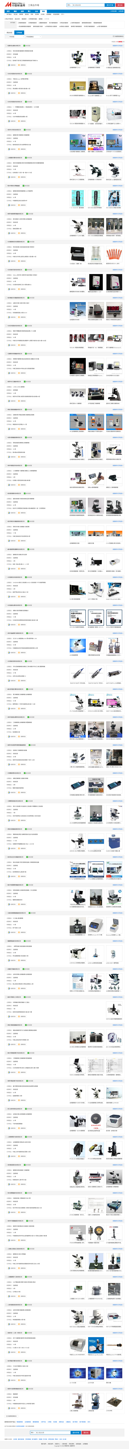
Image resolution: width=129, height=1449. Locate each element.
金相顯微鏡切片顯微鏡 (94, 67)
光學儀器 (23, 1254)
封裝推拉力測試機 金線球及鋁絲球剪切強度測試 (96, 823)
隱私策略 (71, 1444)
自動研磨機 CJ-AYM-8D (112, 1103)
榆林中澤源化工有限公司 (14, 997)
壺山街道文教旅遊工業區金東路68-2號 (23, 984)
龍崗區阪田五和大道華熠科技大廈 (22, 145)
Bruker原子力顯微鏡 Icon (95, 96)
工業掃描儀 (28, 1439)
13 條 (14, 981)
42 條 (14, 197)
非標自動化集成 (31, 1282)
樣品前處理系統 (26, 359)
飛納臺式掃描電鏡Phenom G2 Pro (96, 375)
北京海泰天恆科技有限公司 (15, 270)
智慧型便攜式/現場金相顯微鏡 (114, 1159)
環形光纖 (108, 1383)
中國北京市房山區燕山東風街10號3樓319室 (24, 256)
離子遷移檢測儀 (17, 1086)
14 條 (14, 309)
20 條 (14, 1120)
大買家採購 (113, 11)
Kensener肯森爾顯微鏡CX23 (77, 935)
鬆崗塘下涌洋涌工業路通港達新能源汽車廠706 (25, 60)
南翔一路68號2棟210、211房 (21, 564)
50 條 (14, 645)
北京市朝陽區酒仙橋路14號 (20, 117)
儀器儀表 (24, 19)
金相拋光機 (16, 1114)
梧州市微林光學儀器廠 (14, 186)
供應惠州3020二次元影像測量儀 (96, 907)
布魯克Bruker (16, 79)
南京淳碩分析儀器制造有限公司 (16, 521)
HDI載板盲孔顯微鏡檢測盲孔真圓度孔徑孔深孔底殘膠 (114, 68)
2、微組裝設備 (28, 107)
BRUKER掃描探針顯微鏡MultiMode (78, 95)
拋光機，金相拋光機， (112, 1131)
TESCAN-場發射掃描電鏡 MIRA (78, 123)
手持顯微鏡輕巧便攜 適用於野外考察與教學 (96, 795)
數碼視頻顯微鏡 (21, 191)
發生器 (15, 14)
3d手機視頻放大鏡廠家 (51, 26)
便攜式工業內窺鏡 (28, 666)
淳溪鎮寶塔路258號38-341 (20, 313)
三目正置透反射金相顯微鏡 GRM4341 (78, 1271)
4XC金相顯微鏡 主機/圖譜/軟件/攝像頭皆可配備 (78, 431)
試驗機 (15, 415)
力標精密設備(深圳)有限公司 (15, 801)
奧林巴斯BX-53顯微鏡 (75, 403)
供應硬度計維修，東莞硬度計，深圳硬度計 (114, 236)
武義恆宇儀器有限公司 (14, 969)
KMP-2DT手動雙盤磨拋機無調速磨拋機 (114, 1327)
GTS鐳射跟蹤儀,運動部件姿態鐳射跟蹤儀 (114, 1243)
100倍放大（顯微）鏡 (75, 264)
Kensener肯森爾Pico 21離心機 (114, 935)
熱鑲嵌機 (21, 1310)
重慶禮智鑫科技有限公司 (14, 941)
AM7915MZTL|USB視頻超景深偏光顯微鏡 (114, 683)
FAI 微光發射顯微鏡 (75, 599)
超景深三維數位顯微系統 (112, 403)
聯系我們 (50, 1444)
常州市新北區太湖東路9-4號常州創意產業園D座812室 (27, 1208)
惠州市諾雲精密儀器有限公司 (15, 885)
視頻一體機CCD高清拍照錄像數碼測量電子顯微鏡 (96, 152)
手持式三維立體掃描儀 (39, 666)
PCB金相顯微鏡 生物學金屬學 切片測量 (96, 1103)
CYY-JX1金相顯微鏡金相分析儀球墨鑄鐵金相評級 (78, 879)
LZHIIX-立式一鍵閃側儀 (112, 963)
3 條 (14, 561)
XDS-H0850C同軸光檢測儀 (113, 208)
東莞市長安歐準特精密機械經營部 (17, 745)
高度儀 (25, 750)
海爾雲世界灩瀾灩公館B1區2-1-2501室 (23, 844)
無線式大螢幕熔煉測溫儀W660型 (114, 320)
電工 (29, 11)
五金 (36, 11)
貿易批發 (15, 110)
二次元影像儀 (33, 890)
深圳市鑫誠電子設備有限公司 (15, 633)
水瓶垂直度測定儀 (24, 247)
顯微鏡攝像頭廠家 (87, 23)
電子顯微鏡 (20, 135)
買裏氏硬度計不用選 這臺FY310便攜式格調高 (96, 431)
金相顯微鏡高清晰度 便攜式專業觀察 (78, 459)
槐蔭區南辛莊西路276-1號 (20, 424)
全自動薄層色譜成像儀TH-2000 (114, 292)
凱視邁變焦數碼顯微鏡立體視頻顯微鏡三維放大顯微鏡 (114, 515)
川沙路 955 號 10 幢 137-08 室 (21, 1348)
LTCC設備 (33, 331)
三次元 (19, 387)
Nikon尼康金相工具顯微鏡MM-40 (96, 739)
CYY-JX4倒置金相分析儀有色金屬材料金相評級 (114, 879)
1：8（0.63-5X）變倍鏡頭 (77, 208)
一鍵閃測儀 (16, 946)
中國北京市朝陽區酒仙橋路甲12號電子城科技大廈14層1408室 (29, 341)
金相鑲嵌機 (29, 219)
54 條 (14, 337)
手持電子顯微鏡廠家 (89, 26)
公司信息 (19, 33)
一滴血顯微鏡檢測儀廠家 (24, 26)
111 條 (15, 841)
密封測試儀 (16, 247)
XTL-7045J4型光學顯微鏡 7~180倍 (78, 711)
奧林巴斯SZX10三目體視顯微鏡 (78, 179)
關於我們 (43, 1444)
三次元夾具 (109, 1411)
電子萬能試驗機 (21, 415)
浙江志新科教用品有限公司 (15, 1109)
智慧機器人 (26, 610)
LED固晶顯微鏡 (74, 655)
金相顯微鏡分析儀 (74, 543)
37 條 (14, 673)
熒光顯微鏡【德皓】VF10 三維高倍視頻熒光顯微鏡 (96, 627)
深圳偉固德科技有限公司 (14, 1165)
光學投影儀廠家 (64, 23)
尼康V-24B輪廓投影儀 (94, 1215)
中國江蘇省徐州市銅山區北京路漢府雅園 (23, 368)
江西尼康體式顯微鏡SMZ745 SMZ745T (96, 767)
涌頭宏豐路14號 (17, 229)
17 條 (14, 533)
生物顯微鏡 (26, 135)
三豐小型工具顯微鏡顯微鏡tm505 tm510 (78, 767)
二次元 (15, 387)
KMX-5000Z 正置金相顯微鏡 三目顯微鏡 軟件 (78, 1327)
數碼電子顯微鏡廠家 (76, 26)
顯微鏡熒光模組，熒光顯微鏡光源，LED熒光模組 (114, 571)
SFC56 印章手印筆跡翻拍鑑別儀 (114, 627)
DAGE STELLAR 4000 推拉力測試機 (114, 599)
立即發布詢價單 (20, 1426)
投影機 (15, 750)
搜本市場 (110, 5)
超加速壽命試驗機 (33, 1086)
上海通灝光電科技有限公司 (15, 158)
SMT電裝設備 (16, 1282)
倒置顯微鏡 (29, 722)
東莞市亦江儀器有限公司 (14, 381)
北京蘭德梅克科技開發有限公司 (16, 242)
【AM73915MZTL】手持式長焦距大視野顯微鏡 (96, 683)
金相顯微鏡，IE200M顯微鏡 (77, 1131)
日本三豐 (28, 1198)
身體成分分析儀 (35, 359)
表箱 (32, 14)
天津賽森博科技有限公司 (14, 773)
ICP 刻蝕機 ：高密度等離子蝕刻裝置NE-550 (96, 124)
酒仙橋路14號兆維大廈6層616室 (21, 88)
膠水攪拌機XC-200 (32, 638)
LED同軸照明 (29, 191)
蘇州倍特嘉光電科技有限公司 (15, 689)
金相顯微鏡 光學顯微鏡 (112, 1187)
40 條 (14, 113)
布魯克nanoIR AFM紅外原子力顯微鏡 (78, 1355)
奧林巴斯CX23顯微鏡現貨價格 (114, 180)
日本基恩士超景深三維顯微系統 (78, 375)
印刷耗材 (31, 247)
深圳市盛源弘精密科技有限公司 (16, 717)
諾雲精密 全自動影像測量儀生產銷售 (114, 907)
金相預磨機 (22, 1114)
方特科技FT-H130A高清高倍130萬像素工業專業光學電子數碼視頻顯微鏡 (114, 152)
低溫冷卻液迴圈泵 (33, 834)
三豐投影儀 (91, 1411)
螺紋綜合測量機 (23, 1226)
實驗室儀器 (21, 1002)
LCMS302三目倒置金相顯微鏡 (78, 963)
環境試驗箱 (16, 443)
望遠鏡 (40, 1439)
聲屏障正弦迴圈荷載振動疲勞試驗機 (96, 1047)
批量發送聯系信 (119, 36)
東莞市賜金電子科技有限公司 (15, 1081)
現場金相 (21, 1142)
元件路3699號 (16, 1292)
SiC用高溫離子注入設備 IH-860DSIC (114, 123)
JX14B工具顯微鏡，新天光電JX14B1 (78, 1215)
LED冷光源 (91, 1383)
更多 (62, 14)
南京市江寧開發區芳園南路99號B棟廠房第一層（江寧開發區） (29, 508)
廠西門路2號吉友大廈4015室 (20, 592)
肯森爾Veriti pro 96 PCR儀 (95, 935)
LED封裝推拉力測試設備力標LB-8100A (114, 823)
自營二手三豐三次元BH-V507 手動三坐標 (114, 767)
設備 (22, 11)
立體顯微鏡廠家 (43, 23)
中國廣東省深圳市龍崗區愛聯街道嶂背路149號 (25, 648)
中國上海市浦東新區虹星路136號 (22, 1152)
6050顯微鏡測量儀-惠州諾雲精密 (78, 907)
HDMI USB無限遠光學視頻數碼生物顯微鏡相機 (78, 1075)
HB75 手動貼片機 (92, 599)
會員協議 (78, 1444)
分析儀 (42, 14)
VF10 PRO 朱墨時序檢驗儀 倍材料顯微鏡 (78, 627)
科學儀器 (15, 1002)
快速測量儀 (22, 946)
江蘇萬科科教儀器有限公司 (15, 354)
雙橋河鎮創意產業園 (18, 788)
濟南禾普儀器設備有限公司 (15, 829)
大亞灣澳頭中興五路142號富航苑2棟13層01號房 (26, 1068)
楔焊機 (26, 79)
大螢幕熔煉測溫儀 (34, 862)
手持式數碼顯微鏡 (18, 666)
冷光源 (15, 1366)
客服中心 (57, 1444)
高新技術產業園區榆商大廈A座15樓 (22, 1012)
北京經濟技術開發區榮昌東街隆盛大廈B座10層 (25, 620)
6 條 (14, 589)
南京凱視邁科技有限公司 (14, 493)
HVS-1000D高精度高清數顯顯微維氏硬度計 (96, 236)
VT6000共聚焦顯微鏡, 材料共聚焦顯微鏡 (78, 1243)
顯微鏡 (21, 14)
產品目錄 (17, 19)
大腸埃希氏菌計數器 (26, 275)
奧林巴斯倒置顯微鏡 (27, 163)
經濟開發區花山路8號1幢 (19, 872)
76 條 (14, 169)
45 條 (14, 85)
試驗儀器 (48, 14)
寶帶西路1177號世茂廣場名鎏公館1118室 (24, 704)
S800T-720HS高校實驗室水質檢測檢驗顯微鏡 (114, 711)
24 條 (14, 225)
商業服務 (15, 390)
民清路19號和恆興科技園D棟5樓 (21, 480)
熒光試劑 (24, 554)
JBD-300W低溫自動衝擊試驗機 (114, 1047)
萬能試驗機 (16, 1030)
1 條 (14, 1009)
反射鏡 (15, 1439)
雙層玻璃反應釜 (17, 834)
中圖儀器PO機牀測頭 (93, 1243)
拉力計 (15, 638)
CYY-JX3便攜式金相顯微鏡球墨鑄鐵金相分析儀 (96, 879)
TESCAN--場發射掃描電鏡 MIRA (78, 347)
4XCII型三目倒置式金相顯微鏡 (78, 1047)
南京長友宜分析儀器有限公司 (15, 857)
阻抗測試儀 (16, 51)
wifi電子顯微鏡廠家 (102, 26)
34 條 (14, 953)
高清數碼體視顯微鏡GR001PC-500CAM (96, 1271)
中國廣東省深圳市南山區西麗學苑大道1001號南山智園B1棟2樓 (30, 1236)
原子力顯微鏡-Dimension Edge (114, 347)
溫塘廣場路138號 (17, 1096)
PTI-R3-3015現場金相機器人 (77, 1159)
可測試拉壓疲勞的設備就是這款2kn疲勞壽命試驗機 (114, 431)
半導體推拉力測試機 (37, 806)
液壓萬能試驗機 (30, 415)
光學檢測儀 (51, 1439)
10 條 (14, 617)
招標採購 (121, 11)
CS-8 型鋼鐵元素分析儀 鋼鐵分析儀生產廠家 (114, 543)
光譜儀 (22, 778)
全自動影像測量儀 (24, 890)
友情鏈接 (85, 1444)
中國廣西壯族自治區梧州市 (20, 201)
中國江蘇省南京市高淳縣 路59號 (21, 536)
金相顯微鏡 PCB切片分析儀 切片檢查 (78, 1103)
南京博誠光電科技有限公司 (15, 1361)
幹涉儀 (45, 1439)
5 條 (14, 1400)
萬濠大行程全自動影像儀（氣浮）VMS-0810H (114, 1215)
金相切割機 (22, 219)
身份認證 (27, 46)
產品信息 (9, 33)
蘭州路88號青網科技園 (19, 452)
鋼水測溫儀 (16, 862)
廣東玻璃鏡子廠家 (38, 26)
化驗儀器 (21, 527)
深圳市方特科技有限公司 (14, 130)
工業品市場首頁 (9, 19)
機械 (15, 11)
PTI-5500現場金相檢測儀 (94, 1159)
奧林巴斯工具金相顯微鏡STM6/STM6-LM (78, 739)
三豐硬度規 (22, 1198)
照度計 (56, 1439)
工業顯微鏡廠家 (22, 23)
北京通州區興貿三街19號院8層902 (22, 285)
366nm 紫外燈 (17, 275)
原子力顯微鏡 (16, 1338)
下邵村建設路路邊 (17, 1124)
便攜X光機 (16, 610)
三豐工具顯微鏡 (74, 1411)
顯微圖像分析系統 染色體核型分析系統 (78, 292)
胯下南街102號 (17, 928)
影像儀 (26, 778)
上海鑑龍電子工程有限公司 (15, 1277)
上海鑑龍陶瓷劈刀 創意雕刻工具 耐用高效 (114, 1299)
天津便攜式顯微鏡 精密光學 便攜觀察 (78, 795)
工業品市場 (33, 5)
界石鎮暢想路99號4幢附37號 (20, 956)
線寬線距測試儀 (28, 51)
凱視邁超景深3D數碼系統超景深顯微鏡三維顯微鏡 (96, 515)
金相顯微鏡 (26, 443)
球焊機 (22, 79)
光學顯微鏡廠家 (32, 23)
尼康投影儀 (16, 1198)
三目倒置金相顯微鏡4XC (94, 991)
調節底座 (61, 1422)
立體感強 (68, 1422)
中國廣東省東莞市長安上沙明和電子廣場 (23, 1404)
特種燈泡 (19, 1366)
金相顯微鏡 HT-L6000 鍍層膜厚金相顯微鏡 (78, 236)
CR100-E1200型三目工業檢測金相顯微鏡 (96, 711)
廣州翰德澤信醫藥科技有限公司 (16, 549)
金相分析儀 (27, 1142)
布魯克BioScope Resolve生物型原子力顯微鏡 (96, 1355)
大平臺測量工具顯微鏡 (94, 403)
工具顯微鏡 (16, 722)
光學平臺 (43, 1422)
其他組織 (15, 54)
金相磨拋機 (29, 974)
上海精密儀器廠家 (75, 23)
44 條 (14, 1037)
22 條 (14, 1148)
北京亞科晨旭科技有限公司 (15, 74)
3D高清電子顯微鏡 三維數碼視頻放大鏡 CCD (78, 152)
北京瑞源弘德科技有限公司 (15, 605)
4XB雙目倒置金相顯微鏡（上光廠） (114, 991)
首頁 (8, 11)
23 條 (14, 365)
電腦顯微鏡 (20, 1422)
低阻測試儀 (25, 1086)
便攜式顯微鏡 (16, 778)
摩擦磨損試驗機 (31, 1338)
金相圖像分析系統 (74, 320)
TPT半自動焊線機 (41, 582)
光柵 (60, 1439)
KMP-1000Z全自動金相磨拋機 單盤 (96, 1327)
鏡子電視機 (83, 1422)
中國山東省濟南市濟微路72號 (21, 1040)
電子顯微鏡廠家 (53, 23)
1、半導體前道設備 (18, 107)
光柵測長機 (31, 1226)
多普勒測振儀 (23, 499)
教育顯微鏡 (29, 1058)
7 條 (14, 813)
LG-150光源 (73, 1383)
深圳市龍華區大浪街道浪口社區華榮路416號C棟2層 (27, 816)
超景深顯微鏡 (30, 499)
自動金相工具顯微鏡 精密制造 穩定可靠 (78, 1187)
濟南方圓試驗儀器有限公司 (15, 409)
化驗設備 (26, 527)
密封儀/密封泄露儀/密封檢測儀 (96, 264)
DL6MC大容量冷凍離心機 (113, 851)
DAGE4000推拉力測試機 (19, 582)
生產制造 (15, 82)
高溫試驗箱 (56, 14)
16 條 (14, 1064)
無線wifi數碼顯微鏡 (93, 487)
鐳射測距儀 (21, 1439)
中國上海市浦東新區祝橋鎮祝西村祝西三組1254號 (26, 1264)
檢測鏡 (55, 1422)
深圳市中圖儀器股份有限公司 (15, 1221)
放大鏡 (19, 1254)
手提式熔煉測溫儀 (24, 862)
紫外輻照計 (35, 1439)
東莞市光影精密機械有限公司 (15, 1389)
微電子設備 (24, 1282)
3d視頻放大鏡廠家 (64, 26)
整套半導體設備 (17, 331)
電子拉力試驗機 (23, 1030)
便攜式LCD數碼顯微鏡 (31, 471)
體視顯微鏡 (36, 1422)
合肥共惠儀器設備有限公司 (15, 437)
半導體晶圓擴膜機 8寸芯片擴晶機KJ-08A (114, 655)
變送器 (27, 14)
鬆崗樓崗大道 (16, 732)
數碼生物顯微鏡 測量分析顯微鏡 (96, 1075)
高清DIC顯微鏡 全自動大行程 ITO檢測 (96, 1187)
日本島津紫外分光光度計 (112, 375)
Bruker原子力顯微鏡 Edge (113, 95)
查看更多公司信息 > (118, 46)
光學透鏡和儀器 (32, 19)
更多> (89, 1422)
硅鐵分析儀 (91, 543)
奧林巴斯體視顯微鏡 (38, 163)
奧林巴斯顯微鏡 (17, 163)
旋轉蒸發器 (25, 834)
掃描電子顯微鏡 (17, 359)
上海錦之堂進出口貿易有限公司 (16, 1249)
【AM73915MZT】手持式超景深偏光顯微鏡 (78, 683)
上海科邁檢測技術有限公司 (15, 1305)
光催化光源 (25, 1366)
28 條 (14, 253)
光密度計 (34, 275)
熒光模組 (19, 554)
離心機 (17, 918)
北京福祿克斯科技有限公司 (15, 661)
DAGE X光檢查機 (31, 582)
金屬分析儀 (16, 303)
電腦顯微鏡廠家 (98, 23)
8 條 (14, 477)
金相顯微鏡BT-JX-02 (75, 67)
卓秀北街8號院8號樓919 (19, 676)
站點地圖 (64, 1444)
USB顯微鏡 (16, 471)
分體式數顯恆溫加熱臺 (94, 655)
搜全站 (120, 5)
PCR (14, 918)
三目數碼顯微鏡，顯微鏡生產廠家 (114, 1075)
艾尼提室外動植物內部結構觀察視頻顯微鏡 (114, 795)
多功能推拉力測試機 (26, 806)
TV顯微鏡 (21, 471)
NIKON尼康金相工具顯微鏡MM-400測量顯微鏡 (114, 739)
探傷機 (20, 610)
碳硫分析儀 (16, 527)
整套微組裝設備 (26, 331)
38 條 (14, 757)
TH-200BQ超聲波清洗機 (94, 851)
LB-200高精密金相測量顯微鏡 (78, 823)
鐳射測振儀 (16, 499)
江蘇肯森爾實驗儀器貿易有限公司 (17, 913)
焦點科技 (66, 1446)
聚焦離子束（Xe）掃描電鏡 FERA (96, 347)
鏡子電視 (75, 1422)
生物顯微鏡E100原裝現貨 (95, 179)
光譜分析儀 (22, 303)
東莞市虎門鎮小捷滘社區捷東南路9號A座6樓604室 (26, 396)
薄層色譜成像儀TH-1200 (94, 292)
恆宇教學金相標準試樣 (94, 1131)
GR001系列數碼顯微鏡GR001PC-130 (114, 1271)
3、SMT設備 (35, 107)
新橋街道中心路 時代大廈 (19, 1180)
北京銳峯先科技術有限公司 (15, 577)
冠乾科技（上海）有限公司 (15, 1333)
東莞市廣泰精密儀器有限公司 (15, 214)
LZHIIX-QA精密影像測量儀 (95, 963)
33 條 (14, 449)
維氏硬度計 (16, 219)
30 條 (14, 57)
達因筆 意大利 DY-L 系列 (112, 263)
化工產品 (26, 1002)
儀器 (43, 11)
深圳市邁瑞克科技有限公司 (15, 465)
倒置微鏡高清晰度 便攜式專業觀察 (114, 459)
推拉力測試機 (16, 806)
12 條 (14, 1176)
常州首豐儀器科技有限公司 (15, 1193)
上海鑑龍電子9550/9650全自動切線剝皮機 (96, 1299)
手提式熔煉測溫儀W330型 (95, 320)
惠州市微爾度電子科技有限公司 (16, 1053)
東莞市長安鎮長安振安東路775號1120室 (24, 760)
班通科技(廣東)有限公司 (14, 46)
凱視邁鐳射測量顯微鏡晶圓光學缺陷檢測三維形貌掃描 (78, 515)
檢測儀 (37, 14)
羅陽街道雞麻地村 (17, 900)
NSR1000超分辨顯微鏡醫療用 (114, 1019)
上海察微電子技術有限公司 (15, 1137)
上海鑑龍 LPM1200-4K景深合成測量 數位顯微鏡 (78, 1299)
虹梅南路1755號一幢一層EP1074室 (22, 172)
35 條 (14, 1260)
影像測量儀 (16, 890)
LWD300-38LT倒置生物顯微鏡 (78, 851)
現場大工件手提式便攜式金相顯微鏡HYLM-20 (78, 991)
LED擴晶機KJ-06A (21, 638)
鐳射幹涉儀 (16, 1226)
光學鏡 (49, 1422)
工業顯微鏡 (16, 1058)
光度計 (27, 303)
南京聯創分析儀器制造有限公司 (16, 298)
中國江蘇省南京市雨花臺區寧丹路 (22, 1376)
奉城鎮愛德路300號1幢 (19, 1320)
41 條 (14, 141)
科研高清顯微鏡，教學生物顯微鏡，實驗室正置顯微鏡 (78, 571)
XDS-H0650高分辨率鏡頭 (95, 208)
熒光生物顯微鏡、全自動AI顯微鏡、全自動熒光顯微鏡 (96, 571)
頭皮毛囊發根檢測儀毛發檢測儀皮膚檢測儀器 (78, 487)
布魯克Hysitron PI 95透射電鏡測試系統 (114, 1355)
